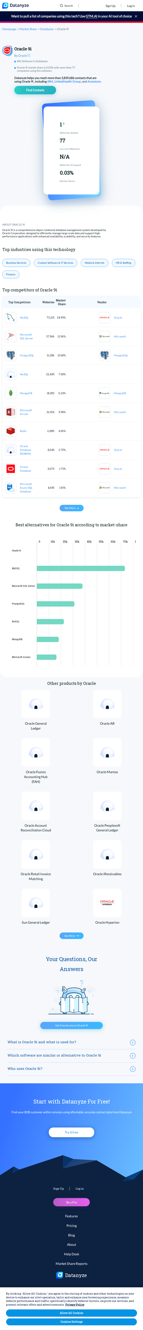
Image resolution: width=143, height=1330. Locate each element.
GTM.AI (91, 16)
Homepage (9, 29)
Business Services (16, 262)
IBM (50, 81)
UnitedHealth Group (67, 81)
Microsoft (120, 336)
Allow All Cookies (71, 1313)
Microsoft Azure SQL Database (26, 487)
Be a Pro (71, 1202)
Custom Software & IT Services (55, 262)
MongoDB (26, 393)
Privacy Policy (74, 1304)
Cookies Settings (72, 1321)
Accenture (94, 81)
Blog (71, 1235)
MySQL (24, 317)
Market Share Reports (72, 1263)
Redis (23, 431)
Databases (47, 29)
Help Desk (71, 1254)
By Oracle (20, 55)
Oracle (118, 317)
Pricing (71, 1226)
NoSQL (24, 374)
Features (71, 1216)
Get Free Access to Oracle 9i (71, 1025)
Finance (10, 274)
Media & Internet (94, 262)
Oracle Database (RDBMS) (25, 450)
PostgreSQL (27, 355)
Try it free (71, 1132)
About (71, 1244)
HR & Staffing (123, 262)
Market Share (28, 29)
